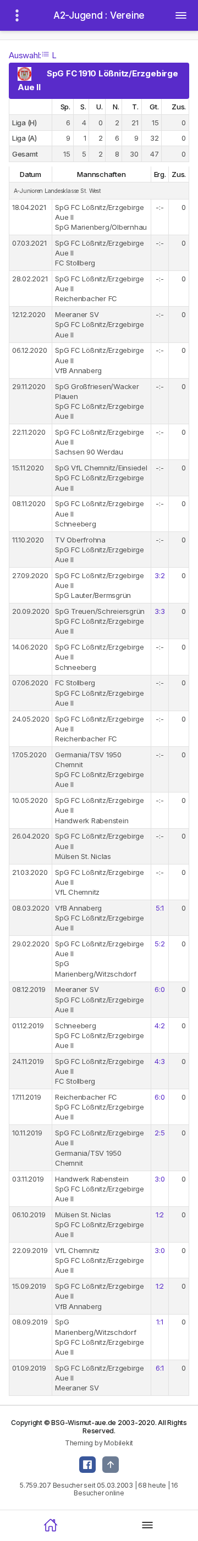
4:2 (159, 1025)
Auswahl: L (33, 55)
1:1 (159, 1321)
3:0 (159, 1178)
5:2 (159, 943)
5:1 (160, 907)
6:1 (160, 1367)
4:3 (159, 1061)
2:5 (159, 1132)
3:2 (159, 575)
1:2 (160, 1214)
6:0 (159, 989)
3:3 (159, 611)
